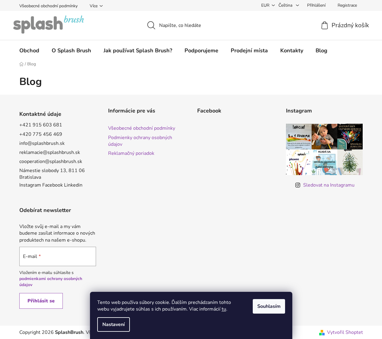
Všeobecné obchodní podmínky (48, 6)
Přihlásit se (41, 301)
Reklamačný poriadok (131, 153)
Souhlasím (269, 306)
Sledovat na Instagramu (329, 185)
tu (224, 309)
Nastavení (113, 324)
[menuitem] (29, 50)
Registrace (347, 5)
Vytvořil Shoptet (345, 332)
